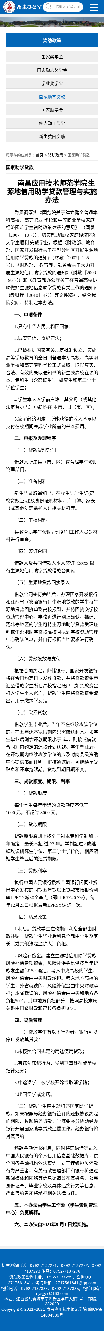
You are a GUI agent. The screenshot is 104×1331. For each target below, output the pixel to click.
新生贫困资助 (52, 136)
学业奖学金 (52, 83)
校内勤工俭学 (52, 123)
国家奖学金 (52, 56)
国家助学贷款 (52, 96)
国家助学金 (52, 110)
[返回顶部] (98, 1192)
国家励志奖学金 (52, 70)
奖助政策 (55, 155)
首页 (39, 155)
